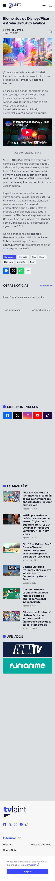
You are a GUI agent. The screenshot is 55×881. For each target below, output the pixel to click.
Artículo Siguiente (41, 309)
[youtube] (37, 415)
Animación (23, 257)
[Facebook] (6, 271)
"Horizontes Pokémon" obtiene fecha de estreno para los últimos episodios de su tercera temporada (37, 618)
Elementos (22, 262)
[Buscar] (50, 5)
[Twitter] (13, 271)
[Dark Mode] (44, 5)
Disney (42, 257)
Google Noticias (11, 850)
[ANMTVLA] (27, 649)
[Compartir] (49, 31)
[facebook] (7, 415)
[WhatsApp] (21, 271)
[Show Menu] (4, 5)
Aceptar (28, 871)
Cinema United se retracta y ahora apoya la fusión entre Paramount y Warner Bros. (37, 573)
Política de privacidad (40, 844)
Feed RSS (8, 844)
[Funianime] (27, 666)
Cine (34, 257)
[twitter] (17, 415)
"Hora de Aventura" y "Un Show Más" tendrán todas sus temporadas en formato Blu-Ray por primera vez (37, 499)
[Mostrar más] (28, 271)
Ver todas (44, 285)
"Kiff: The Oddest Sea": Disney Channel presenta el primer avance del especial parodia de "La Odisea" (37, 550)
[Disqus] (27, 357)
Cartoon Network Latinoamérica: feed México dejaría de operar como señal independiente (35, 595)
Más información (28, 864)
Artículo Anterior (13, 309)
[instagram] (27, 415)
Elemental (8, 262)
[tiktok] (47, 415)
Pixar (32, 262)
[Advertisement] (27, 451)
